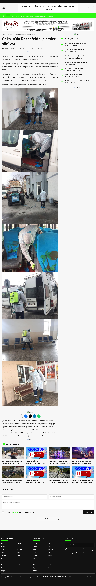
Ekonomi (53, 6)
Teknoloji (3, 565)
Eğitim (45, 9)
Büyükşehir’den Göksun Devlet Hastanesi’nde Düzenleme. (74, 69)
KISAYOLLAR (38, 539)
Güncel (36, 6)
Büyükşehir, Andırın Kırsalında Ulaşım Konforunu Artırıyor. (76, 44)
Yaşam (3, 568)
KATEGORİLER (7, 539)
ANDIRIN (30, 6)
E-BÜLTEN (69, 539)
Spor (48, 6)
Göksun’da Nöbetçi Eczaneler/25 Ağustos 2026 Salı (75, 51)
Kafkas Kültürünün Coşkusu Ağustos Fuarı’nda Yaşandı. (76, 63)
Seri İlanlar (20, 565)
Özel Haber (20, 562)
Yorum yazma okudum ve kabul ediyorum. (20, 512)
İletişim (3, 571)
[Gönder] (92, 545)
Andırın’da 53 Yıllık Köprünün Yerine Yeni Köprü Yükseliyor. (77, 81)
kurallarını (16, 512)
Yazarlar (71, 6)
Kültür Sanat (4, 562)
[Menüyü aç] (4, 7)
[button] (7, 15)
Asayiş (65, 6)
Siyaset (42, 6)
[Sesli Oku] (21, 416)
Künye (18, 568)
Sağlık (60, 6)
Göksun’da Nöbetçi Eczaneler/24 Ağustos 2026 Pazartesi (75, 75)
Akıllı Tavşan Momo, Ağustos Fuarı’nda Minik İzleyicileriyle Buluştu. (32, 16)
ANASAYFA (5, 34)
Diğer (51, 9)
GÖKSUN (24, 6)
